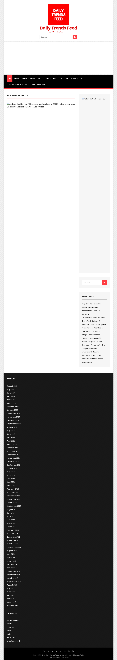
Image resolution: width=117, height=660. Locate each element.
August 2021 (12, 585)
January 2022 (12, 568)
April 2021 (10, 598)
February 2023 (13, 530)
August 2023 (12, 509)
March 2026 (11, 403)
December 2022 (13, 537)
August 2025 (12, 427)
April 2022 (11, 557)
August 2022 (12, 550)
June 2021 (11, 592)
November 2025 (13, 417)
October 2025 (13, 420)
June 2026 (11, 393)
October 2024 (13, 461)
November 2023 (13, 499)
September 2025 (14, 424)
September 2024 (14, 465)
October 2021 (12, 578)
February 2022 (13, 564)
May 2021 (10, 595)
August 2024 (12, 468)
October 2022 (12, 544)
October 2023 (13, 502)
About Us (64, 78)
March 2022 (11, 561)
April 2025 (11, 441)
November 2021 (13, 574)
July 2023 (11, 513)
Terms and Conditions (18, 85)
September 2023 (14, 506)
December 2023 (13, 496)
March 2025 (12, 444)
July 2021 (10, 588)
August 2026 (12, 386)
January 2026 (12, 410)
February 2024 (13, 489)
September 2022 (14, 547)
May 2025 (11, 437)
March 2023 (11, 526)
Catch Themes (63, 657)
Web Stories (51, 78)
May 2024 (11, 478)
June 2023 (11, 516)
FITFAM (9, 624)
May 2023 (11, 520)
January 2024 (12, 492)
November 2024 (13, 458)
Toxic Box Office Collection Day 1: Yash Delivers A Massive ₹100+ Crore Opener (94, 321)
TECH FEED (11, 637)
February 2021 (12, 605)
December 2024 (13, 454)
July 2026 (11, 389)
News (16, 78)
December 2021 (13, 571)
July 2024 (11, 472)
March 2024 (12, 485)
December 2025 (13, 413)
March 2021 (11, 602)
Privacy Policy (38, 85)
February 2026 (13, 406)
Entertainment (28, 78)
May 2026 (11, 396)
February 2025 (13, 448)
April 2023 (11, 523)
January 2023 (12, 533)
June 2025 (11, 434)
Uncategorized (13, 641)
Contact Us (76, 78)
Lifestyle (10, 627)
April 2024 (11, 482)
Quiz (40, 78)
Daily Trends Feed (58, 28)
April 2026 (11, 400)
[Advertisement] (59, 58)
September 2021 (14, 581)
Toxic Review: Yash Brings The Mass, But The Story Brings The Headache (92, 331)
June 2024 (11, 475)
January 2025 (12, 451)
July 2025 (11, 430)
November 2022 (13, 540)
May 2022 (11, 554)
